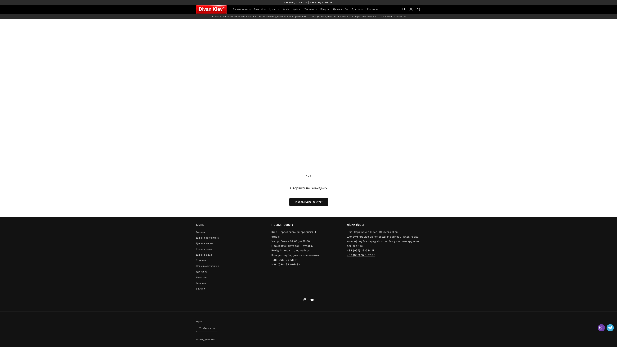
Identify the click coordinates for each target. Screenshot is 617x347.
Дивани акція (204, 254)
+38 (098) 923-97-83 (321, 2)
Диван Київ (210, 339)
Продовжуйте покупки (308, 201)
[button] (241, 9)
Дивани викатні (205, 243)
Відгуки (200, 288)
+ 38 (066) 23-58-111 (295, 2)
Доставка (201, 271)
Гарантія (201, 283)
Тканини (201, 260)
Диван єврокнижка (207, 237)
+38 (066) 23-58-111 (285, 259)
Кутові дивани (204, 249)
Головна (201, 232)
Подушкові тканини (207, 266)
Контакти (201, 277)
